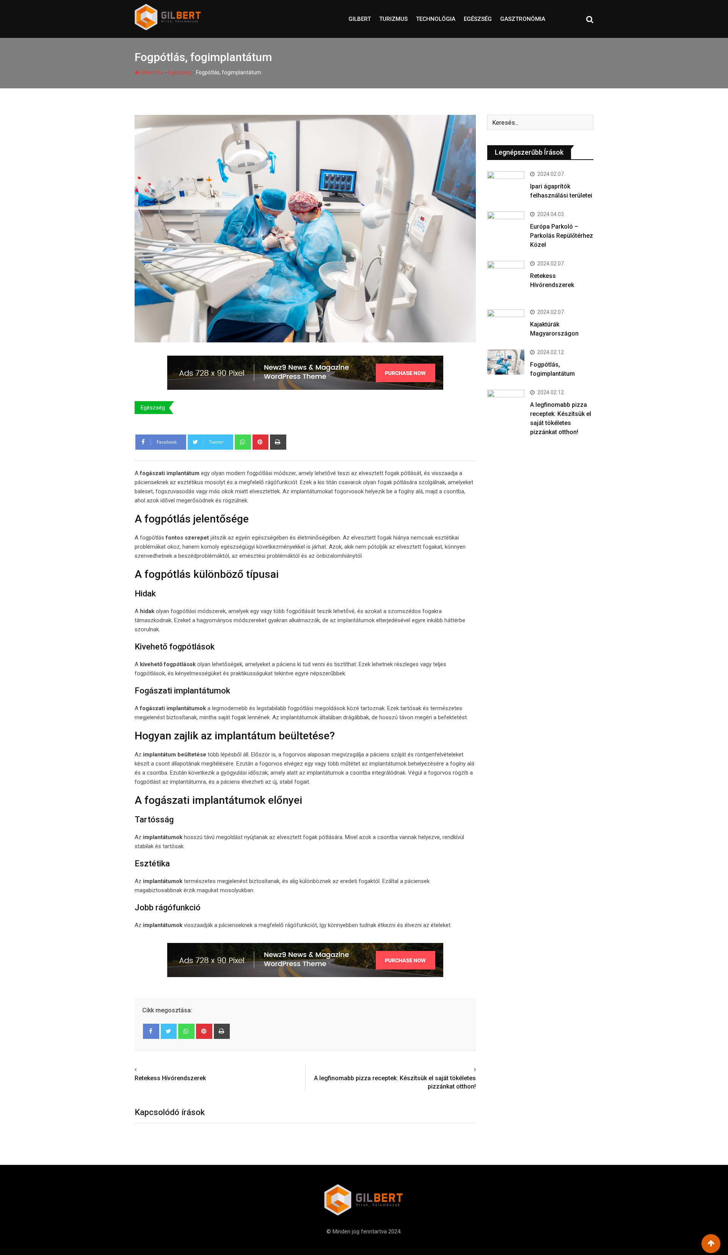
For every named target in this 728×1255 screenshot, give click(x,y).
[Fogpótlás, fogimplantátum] (505, 362)
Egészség (478, 19)
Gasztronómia (522, 19)
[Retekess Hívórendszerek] (505, 279)
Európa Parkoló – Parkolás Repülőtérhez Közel (561, 235)
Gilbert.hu (151, 72)
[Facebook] (151, 1031)
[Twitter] (169, 1031)
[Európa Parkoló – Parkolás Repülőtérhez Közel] (505, 224)
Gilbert (359, 19)
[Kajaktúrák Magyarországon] (505, 323)
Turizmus (393, 19)
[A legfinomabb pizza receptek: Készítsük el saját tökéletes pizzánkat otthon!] (505, 405)
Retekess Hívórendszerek (170, 1078)
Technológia (435, 19)
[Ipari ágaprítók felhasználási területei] (505, 185)
